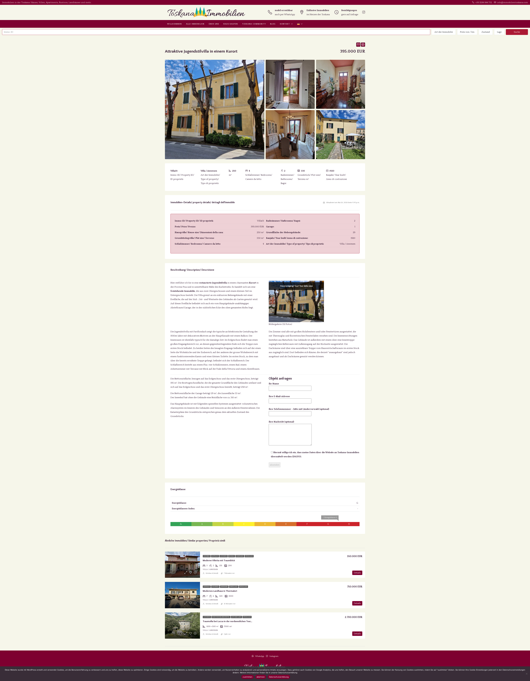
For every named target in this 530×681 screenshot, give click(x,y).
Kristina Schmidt (212, 573)
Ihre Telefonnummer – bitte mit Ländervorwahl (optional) (299, 409)
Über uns (214, 24)
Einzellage (234, 586)
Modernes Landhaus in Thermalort (220, 591)
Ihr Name (274, 383)
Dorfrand (239, 556)
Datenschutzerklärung (279, 677)
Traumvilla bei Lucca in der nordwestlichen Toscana (229, 621)
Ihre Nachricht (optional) (281, 422)
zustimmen (247, 677)
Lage (499, 32)
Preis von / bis (467, 32)
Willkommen (174, 24)
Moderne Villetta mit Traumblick (219, 560)
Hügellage (249, 556)
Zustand (486, 32)
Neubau (231, 556)
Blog (273, 24)
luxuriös (223, 556)
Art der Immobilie (443, 32)
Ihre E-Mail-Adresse (279, 396)
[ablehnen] (526, 673)
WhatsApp (260, 656)
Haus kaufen (230, 24)
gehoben (206, 556)
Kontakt (285, 24)
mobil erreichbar (284, 10)
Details (357, 573)
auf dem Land (236, 617)
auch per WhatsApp (285, 14)
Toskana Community (254, 24)
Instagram (273, 656)
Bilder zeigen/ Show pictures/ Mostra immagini (301, 302)
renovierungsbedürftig (221, 617)
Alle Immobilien (195, 24)
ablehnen (261, 677)
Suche (517, 32)
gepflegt (215, 556)
